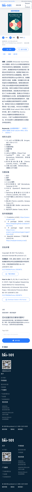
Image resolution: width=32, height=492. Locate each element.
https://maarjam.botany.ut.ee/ (16, 240)
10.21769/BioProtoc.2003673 (12, 269)
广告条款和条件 (5, 399)
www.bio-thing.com (7, 412)
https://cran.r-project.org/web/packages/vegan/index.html (18, 232)
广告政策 (3, 396)
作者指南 (3, 387)
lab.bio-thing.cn (6, 417)
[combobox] (16, 334)
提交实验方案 (4, 384)
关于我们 (3, 377)
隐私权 (12, 429)
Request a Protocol (27, 5)
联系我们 (20, 429)
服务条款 (4, 429)
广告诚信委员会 (5, 394)
